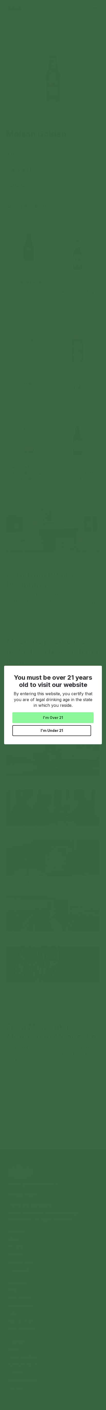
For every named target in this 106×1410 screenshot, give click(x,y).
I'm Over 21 (53, 717)
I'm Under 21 (52, 730)
